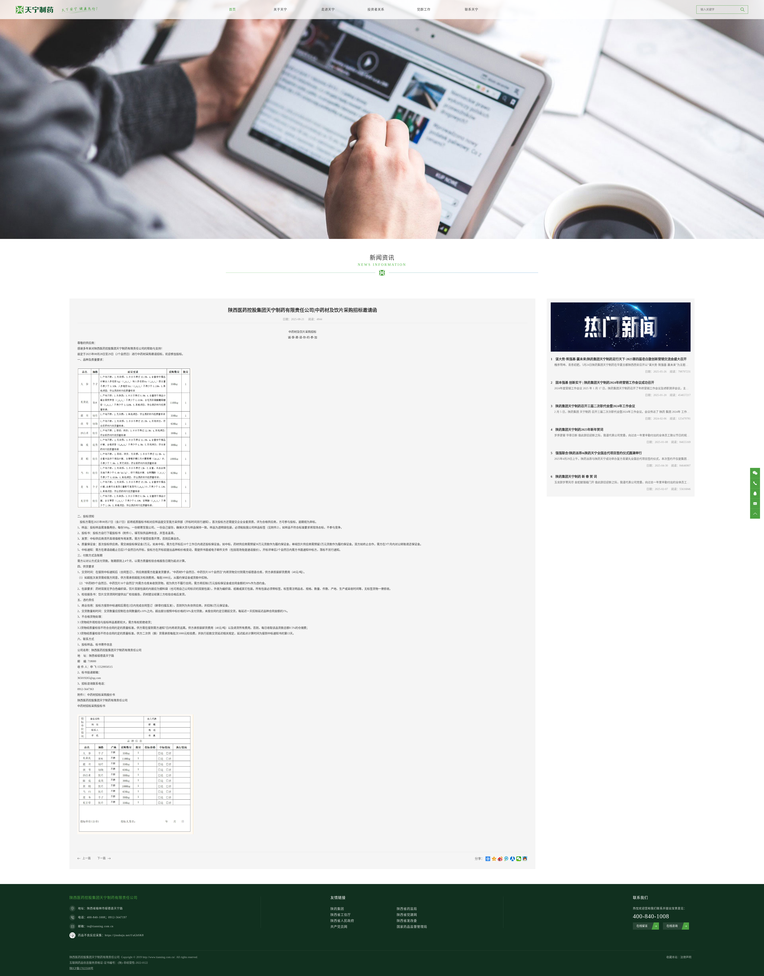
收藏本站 (671, 957)
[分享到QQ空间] (494, 858)
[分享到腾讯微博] (506, 858)
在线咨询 (672, 925)
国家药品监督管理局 (412, 926)
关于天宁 (280, 9)
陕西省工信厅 (340, 914)
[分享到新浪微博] (500, 858)
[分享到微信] (518, 858)
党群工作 (424, 9)
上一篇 (86, 858)
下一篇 (101, 858)
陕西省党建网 (407, 914)
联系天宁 (471, 9)
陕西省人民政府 (342, 920)
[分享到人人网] (512, 858)
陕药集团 (337, 908)
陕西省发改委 (407, 920)
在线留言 (642, 925)
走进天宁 (328, 9)
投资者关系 (375, 9)
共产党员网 (338, 926)
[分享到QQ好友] (524, 858)
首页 (232, 9)
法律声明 (685, 957)
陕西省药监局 (407, 908)
